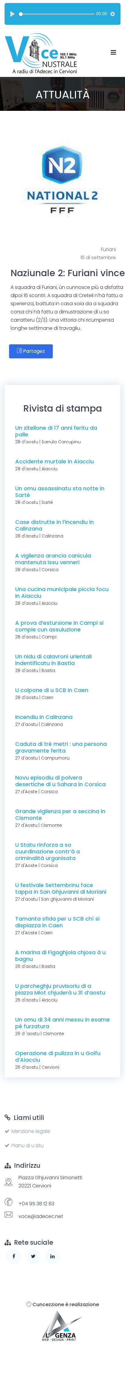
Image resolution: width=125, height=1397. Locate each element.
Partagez (33, 351)
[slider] (57, 14)
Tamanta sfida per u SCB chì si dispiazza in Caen (57, 922)
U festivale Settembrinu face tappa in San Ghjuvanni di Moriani (60, 888)
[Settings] (112, 14)
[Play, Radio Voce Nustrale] (12, 14)
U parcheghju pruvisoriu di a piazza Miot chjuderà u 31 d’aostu (60, 989)
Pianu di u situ (28, 1145)
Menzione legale (31, 1131)
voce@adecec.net (41, 1216)
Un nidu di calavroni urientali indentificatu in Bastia (53, 660)
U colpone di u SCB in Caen (51, 690)
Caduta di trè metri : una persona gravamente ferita (61, 747)
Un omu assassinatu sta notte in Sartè (59, 492)
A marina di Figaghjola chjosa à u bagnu (60, 955)
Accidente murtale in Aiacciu (54, 461)
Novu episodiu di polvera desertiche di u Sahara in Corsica (60, 781)
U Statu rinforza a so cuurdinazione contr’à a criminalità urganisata (47, 851)
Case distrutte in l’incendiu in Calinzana (54, 525)
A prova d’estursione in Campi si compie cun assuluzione (59, 626)
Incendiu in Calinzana (44, 717)
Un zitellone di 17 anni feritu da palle (56, 431)
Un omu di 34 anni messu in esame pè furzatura (62, 1023)
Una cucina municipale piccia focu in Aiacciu (62, 592)
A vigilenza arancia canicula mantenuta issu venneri (53, 559)
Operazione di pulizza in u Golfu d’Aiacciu (57, 1056)
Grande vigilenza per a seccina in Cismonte (60, 814)
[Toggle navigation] (113, 52)
